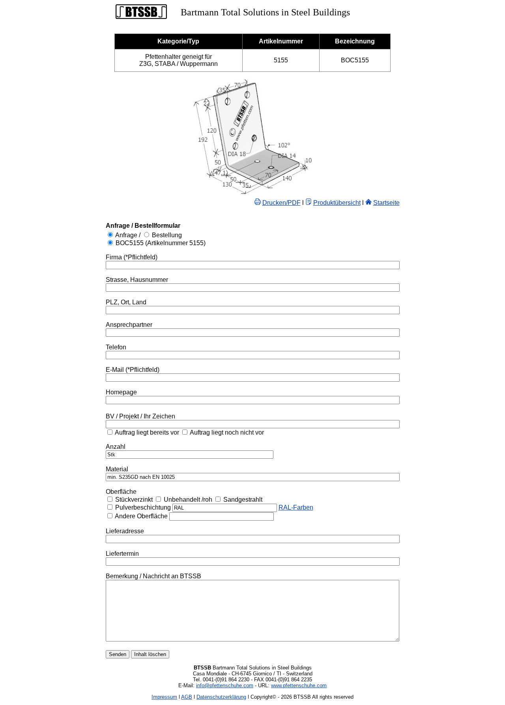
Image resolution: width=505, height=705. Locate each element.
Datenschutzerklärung (221, 697)
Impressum (164, 697)
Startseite (386, 202)
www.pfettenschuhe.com (299, 685)
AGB (186, 697)
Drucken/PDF (281, 202)
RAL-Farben (296, 507)
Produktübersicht (337, 202)
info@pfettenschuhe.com (224, 685)
